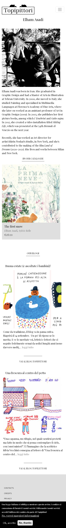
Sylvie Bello (25, 230)
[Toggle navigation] (60, 9)
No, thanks (25, 523)
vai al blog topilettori (33, 468)
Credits (8, 493)
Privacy (8, 499)
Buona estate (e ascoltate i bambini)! (27, 266)
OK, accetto (9, 522)
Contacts (9, 488)
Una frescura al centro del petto (25, 373)
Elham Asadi (10, 230)
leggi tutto (28, 347)
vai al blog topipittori (33, 361)
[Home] (18, 9)
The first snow (13, 226)
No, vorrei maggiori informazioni (20, 515)
